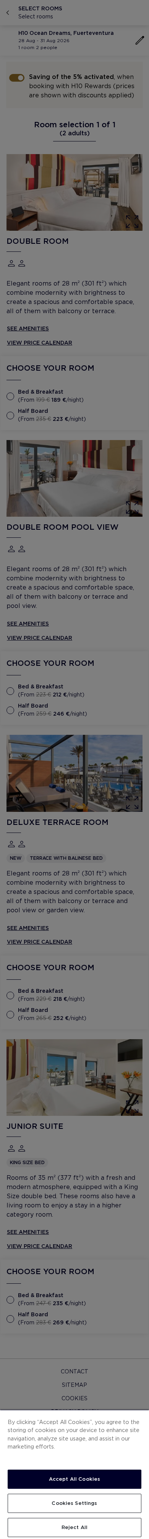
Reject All (74, 1527)
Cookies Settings (74, 1503)
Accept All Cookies (74, 1479)
